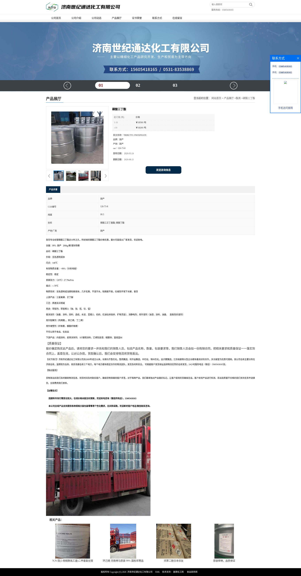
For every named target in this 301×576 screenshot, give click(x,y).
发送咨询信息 (163, 170)
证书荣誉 (137, 18)
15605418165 (227, 10)
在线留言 (177, 18)
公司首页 (56, 18)
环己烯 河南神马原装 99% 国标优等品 (123, 560)
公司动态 (96, 18)
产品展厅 (117, 18)
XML (157, 572)
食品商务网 (192, 572)
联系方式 (157, 18)
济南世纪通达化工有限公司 (139, 572)
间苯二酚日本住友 (173, 560)
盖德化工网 (178, 572)
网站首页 (216, 98)
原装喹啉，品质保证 (224, 560)
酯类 (238, 98)
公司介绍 (76, 18)
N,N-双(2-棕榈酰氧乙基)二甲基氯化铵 (72, 560)
